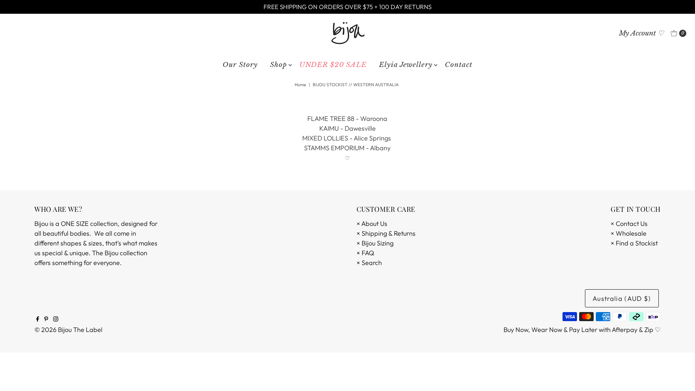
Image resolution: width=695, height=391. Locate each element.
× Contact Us (629, 223)
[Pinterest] (46, 319)
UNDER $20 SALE (333, 64)
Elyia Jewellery (406, 64)
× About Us (372, 223)
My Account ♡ (641, 33)
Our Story (240, 64)
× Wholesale (628, 233)
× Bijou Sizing (375, 243)
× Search (369, 262)
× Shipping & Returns (386, 233)
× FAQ (365, 253)
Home (300, 84)
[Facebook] (37, 319)
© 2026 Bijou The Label (68, 329)
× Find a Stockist (634, 243)
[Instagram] (55, 319)
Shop (278, 64)
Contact (458, 64)
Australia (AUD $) (622, 298)
